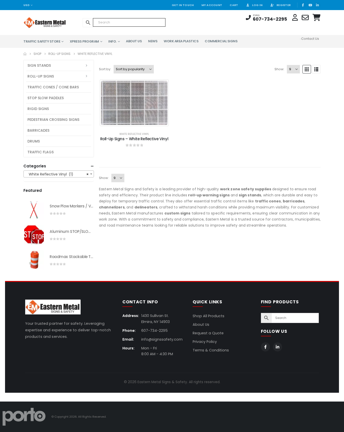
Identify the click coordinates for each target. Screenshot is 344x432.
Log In (257, 5)
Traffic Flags (40, 152)
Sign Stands (39, 65)
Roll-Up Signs (40, 76)
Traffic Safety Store (41, 41)
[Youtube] (310, 5)
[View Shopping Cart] (317, 17)
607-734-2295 (270, 19)
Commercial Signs (221, 41)
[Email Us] (305, 17)
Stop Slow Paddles (45, 97)
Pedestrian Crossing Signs (53, 119)
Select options (138, 122)
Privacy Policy (205, 341)
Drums (33, 141)
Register (284, 5)
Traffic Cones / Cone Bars (53, 87)
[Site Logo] (37, 22)
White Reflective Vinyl (134, 134)
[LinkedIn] (317, 5)
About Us (134, 41)
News (152, 41)
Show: (279, 69)
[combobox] (58, 173)
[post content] (134, 103)
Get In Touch (183, 5)
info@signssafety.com (162, 339)
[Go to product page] (34, 210)
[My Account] (295, 17)
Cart (234, 5)
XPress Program (84, 41)
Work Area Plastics (181, 41)
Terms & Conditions (211, 350)
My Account (211, 5)
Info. (112, 41)
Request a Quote (208, 333)
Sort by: (105, 69)
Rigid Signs (38, 108)
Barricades (38, 130)
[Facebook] (303, 5)
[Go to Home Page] (24, 54)
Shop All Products (208, 315)
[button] (306, 69)
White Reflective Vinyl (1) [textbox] (57, 174)
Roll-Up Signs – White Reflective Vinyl (134, 138)
